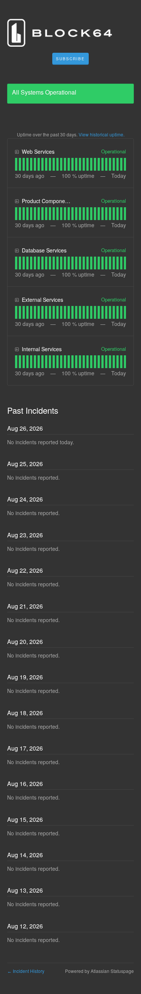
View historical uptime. (101, 134)
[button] (70, 59)
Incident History (25, 971)
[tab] (16, 164)
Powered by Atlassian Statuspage (99, 971)
